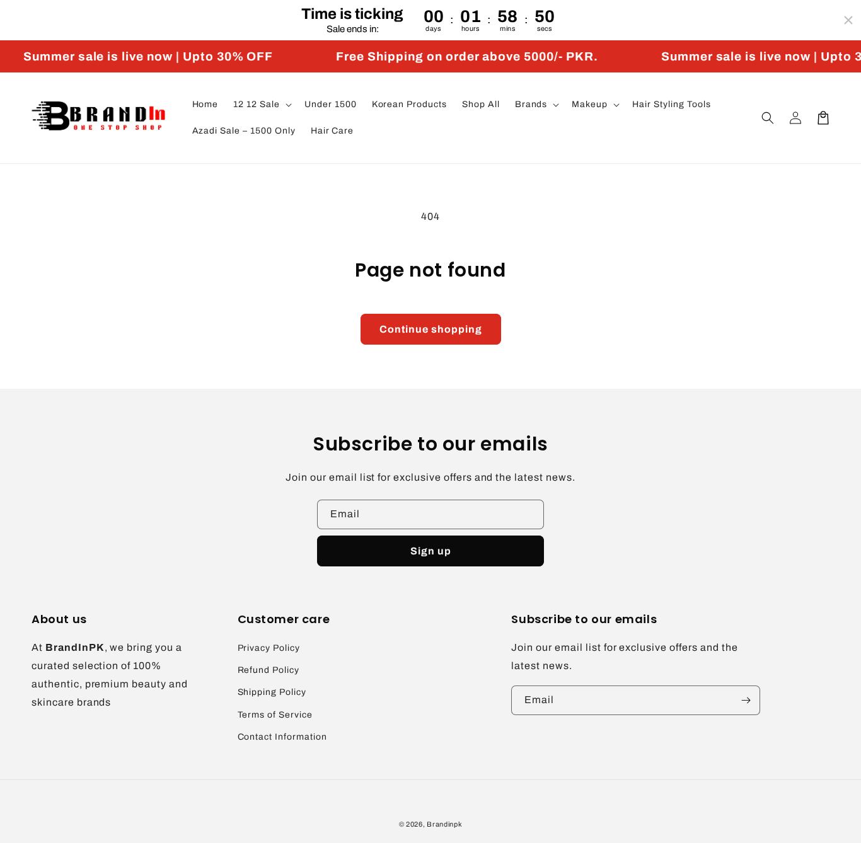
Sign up (430, 551)
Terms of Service (275, 715)
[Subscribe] (746, 700)
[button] (261, 104)
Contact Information (282, 737)
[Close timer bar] (848, 20)
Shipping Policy (272, 692)
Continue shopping (430, 329)
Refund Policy (268, 670)
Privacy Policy (269, 648)
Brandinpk (444, 824)
